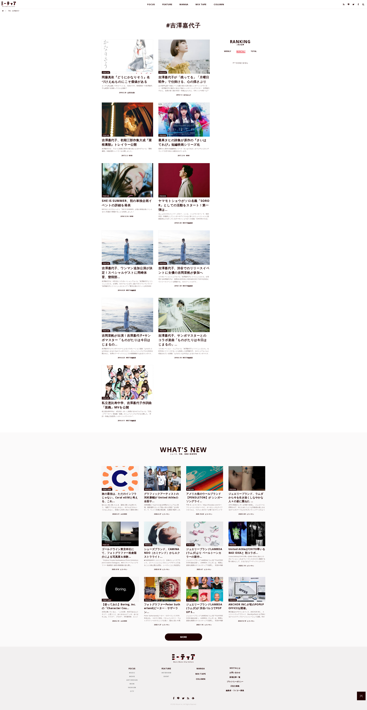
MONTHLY (240, 51)
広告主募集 (235, 686)
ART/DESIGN (132, 680)
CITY (132, 691)
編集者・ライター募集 (235, 690)
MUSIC (132, 673)
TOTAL (254, 51)
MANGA (183, 4)
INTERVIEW (166, 673)
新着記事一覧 (235, 677)
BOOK (132, 684)
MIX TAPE (201, 4)
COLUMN (219, 4)
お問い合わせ (235, 672)
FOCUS (151, 4)
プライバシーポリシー (235, 681)
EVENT (166, 676)
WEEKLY (227, 51)
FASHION (132, 687)
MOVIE (132, 676)
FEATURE (167, 4)
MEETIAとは (235, 668)
